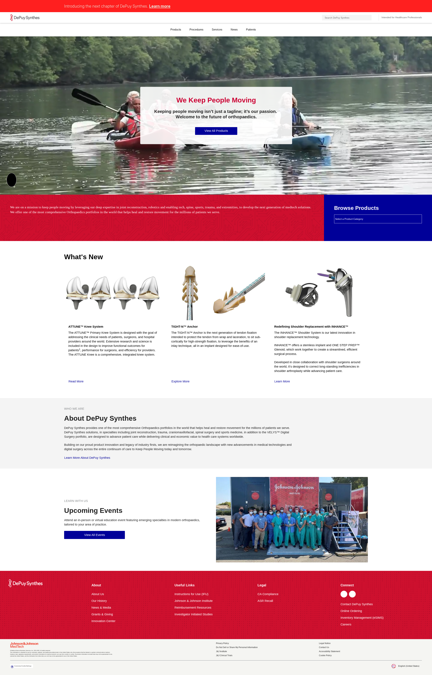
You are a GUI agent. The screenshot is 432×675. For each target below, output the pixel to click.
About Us (97, 594)
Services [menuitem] (217, 29)
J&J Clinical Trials (224, 655)
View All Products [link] (216, 130)
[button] (420, 5)
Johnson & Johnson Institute (193, 601)
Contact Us (324, 647)
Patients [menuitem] (251, 29)
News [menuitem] (234, 29)
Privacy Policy (222, 643)
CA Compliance (268, 594)
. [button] (352, 594)
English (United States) (408, 666)
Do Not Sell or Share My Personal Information (237, 647)
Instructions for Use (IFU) (191, 594)
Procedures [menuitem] (196, 29)
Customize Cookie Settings (22, 666)
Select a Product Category (349, 219)
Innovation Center (103, 621)
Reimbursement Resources (192, 607)
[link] (77, 381)
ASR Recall (265, 601)
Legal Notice (325, 643)
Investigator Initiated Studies (193, 614)
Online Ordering (351, 611)
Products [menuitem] (175, 29)
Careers (346, 624)
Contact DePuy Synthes (357, 604)
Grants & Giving (102, 614)
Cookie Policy (325, 655)
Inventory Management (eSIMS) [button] (362, 617)
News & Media (101, 607)
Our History (99, 601)
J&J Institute (221, 651)
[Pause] (12, 180)
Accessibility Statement (329, 651)
